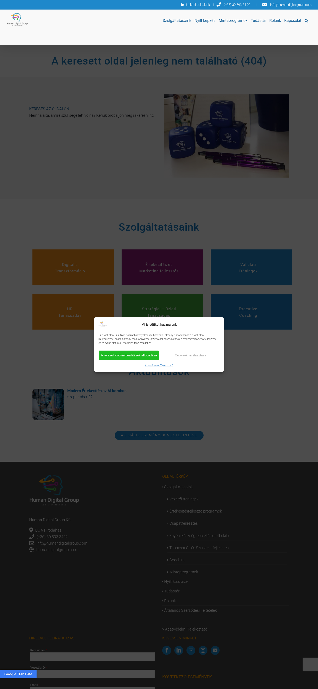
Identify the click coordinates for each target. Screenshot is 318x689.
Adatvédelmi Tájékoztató (159, 365)
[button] (306, 20)
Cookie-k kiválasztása (190, 355)
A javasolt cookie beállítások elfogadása (129, 355)
